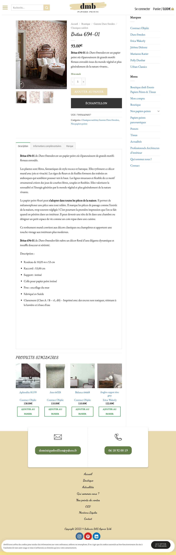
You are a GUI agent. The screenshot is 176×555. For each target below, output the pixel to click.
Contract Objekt (139, 28)
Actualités (136, 141)
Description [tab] (23, 146)
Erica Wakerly (137, 41)
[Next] (62, 55)
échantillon (96, 103)
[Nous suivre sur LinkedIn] (96, 536)
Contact (135, 165)
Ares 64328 (55, 392)
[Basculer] (158, 111)
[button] (5, 7)
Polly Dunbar (137, 60)
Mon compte (137, 98)
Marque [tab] (69, 146)
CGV (88, 506)
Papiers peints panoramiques (138, 120)
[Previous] (20, 55)
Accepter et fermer (161, 545)
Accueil (74, 23)
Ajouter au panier (89, 91)
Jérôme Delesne (138, 47)
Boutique (135, 104)
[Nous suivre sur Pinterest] (88, 536)
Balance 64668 (82, 392)
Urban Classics (138, 66)
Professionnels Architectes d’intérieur (144, 150)
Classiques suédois (79, 27)
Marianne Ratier (139, 54)
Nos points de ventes (88, 500)
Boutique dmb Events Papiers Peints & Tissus (143, 89)
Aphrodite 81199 (28, 392)
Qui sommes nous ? (141, 159)
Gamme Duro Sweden (104, 23)
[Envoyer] (47, 8)
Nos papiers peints (140, 111)
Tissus (133, 135)
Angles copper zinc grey (109, 393)
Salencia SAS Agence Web (97, 529)
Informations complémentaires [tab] (47, 146)
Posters (134, 129)
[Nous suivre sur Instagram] (79, 536)
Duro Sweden (137, 34)
